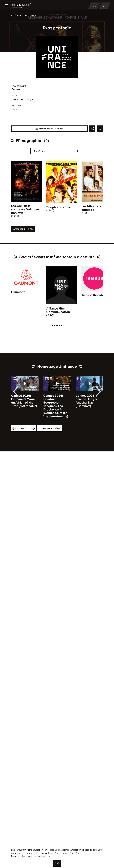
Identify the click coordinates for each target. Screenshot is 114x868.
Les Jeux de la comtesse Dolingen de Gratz (25, 209)
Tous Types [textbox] (39, 151)
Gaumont (18, 292)
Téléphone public (58, 207)
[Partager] (92, 128)
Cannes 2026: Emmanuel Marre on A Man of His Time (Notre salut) (24, 401)
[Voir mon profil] (104, 5)
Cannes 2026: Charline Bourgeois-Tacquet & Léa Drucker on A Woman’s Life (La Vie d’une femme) (55, 406)
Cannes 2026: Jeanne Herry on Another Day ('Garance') (87, 401)
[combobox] (55, 151)
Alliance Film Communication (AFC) (58, 312)
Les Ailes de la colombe (91, 208)
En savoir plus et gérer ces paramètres (30, 856)
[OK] (57, 863)
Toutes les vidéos (50, 428)
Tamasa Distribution (96, 295)
